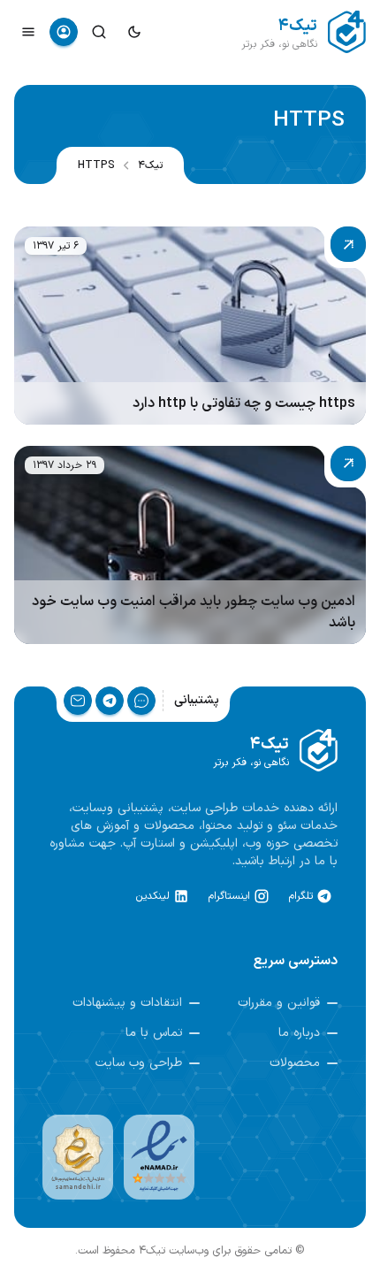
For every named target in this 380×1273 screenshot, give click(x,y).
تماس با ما (153, 1033)
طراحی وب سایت (138, 1063)
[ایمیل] (78, 700)
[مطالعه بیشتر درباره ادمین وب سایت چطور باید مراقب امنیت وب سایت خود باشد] (190, 545)
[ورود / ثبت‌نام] (63, 32)
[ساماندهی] (77, 1157)
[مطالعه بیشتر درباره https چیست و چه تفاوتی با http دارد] (190, 325)
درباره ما (299, 1033)
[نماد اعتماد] (159, 1157)
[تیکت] (141, 700)
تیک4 (150, 165)
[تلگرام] (109, 700)
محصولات (295, 1063)
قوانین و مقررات (279, 1003)
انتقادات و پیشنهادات (127, 1003)
